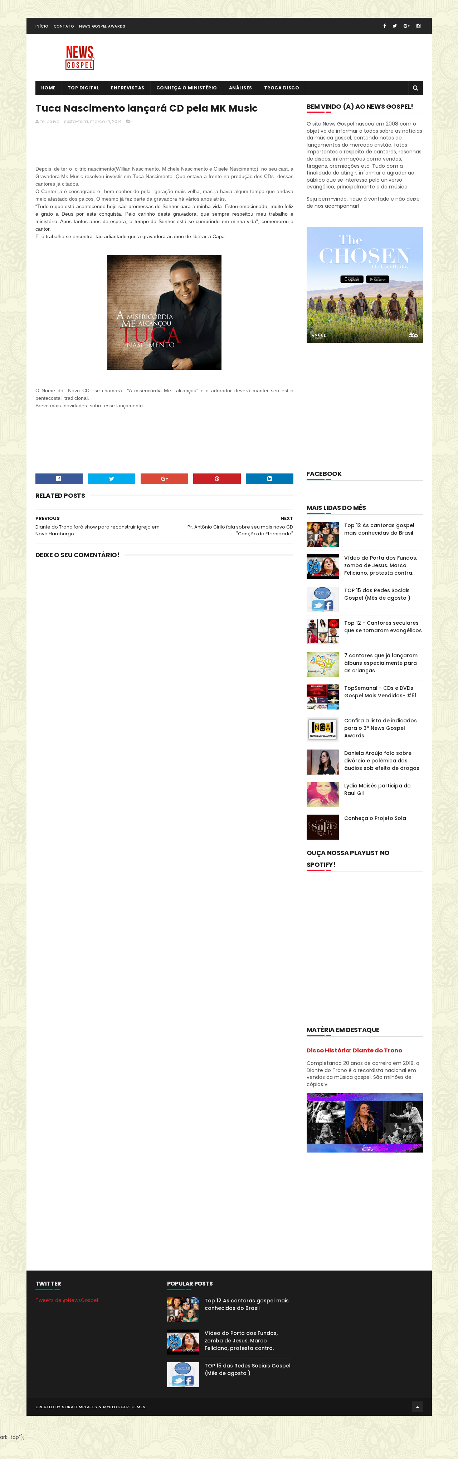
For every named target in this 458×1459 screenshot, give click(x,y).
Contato (64, 26)
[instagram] (418, 26)
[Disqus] (164, 657)
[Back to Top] (417, 1406)
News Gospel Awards (102, 26)
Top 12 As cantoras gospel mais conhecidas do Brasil (379, 529)
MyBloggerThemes (124, 1407)
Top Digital (83, 88)
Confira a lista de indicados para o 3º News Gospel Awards (380, 728)
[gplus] (406, 26)
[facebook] (384, 26)
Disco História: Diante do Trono (354, 1050)
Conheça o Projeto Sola (375, 818)
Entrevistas (128, 88)
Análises (240, 88)
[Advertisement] (165, 147)
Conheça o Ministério (186, 88)
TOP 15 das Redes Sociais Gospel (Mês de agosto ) (377, 594)
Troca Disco (281, 88)
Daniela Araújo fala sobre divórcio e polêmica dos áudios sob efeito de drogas (381, 761)
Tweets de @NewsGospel (66, 1300)
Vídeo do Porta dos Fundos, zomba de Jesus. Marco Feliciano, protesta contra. (380, 565)
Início (41, 26)
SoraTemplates (79, 1407)
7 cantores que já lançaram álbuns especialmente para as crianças (381, 663)
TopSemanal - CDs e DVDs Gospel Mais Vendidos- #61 (380, 691)
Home (48, 88)
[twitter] (394, 26)
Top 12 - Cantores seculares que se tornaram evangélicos (383, 626)
